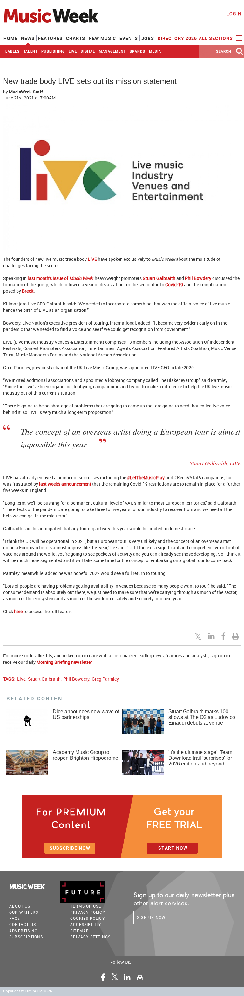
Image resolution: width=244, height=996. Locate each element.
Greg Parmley (105, 679)
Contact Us (22, 924)
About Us (19, 906)
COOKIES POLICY (87, 918)
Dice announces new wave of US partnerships (86, 714)
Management (112, 51)
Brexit (28, 291)
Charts (75, 38)
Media (155, 51)
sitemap (79, 930)
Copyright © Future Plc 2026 (27, 991)
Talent (30, 51)
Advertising (23, 930)
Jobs (147, 38)
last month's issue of (60, 278)
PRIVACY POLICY (87, 912)
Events (128, 38)
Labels (12, 51)
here (18, 611)
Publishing (53, 51)
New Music (102, 38)
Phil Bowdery (198, 278)
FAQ (14, 918)
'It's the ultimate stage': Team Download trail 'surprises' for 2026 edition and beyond (200, 758)
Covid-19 (174, 285)
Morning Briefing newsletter (64, 662)
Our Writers (23, 912)
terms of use (85, 906)
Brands (137, 51)
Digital (88, 51)
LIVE (92, 259)
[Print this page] (236, 636)
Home (10, 38)
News (28, 38)
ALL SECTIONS (216, 38)
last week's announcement (65, 484)
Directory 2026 (177, 38)
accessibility (85, 924)
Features (50, 38)
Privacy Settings (90, 936)
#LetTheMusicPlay (146, 477)
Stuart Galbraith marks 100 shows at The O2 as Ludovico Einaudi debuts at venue (201, 717)
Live (73, 51)
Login (234, 14)
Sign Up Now (151, 917)
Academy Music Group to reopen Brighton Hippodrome (85, 755)
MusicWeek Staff (26, 92)
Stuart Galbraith (159, 278)
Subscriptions (26, 936)
